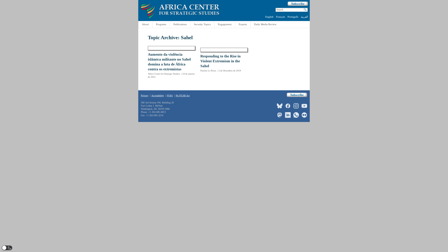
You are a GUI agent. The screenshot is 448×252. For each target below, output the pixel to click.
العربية (304, 16)
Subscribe (297, 3)
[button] (7, 248)
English (269, 16)
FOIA (170, 95)
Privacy (144, 95)
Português (293, 16)
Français (280, 16)
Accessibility (157, 95)
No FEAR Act (183, 95)
